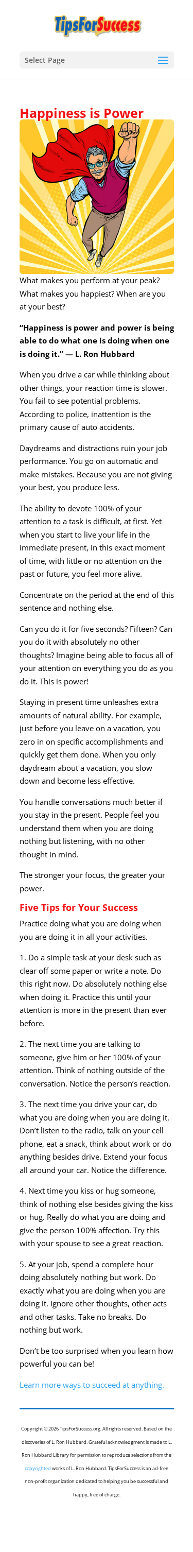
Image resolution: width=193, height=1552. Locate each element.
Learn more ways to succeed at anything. (92, 1384)
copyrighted (38, 1468)
